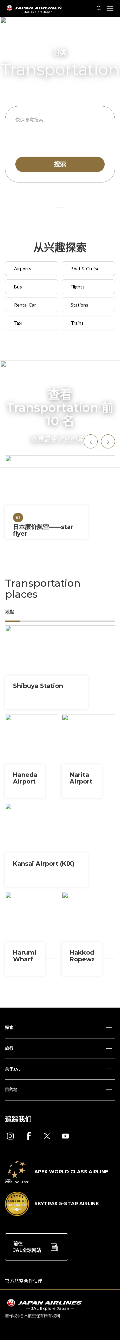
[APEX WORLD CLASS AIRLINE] (56, 1181)
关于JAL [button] (13, 1069)
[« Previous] (91, 441)
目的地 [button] (11, 1089)
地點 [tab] (9, 612)
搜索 (60, 164)
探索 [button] (9, 1027)
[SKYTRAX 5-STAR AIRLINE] (52, 1214)
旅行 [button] (9, 1048)
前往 (27, 1246)
